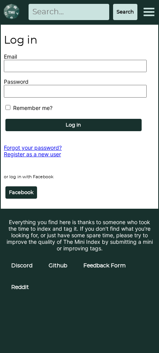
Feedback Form (104, 266)
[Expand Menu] (149, 12)
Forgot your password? (33, 147)
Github (58, 266)
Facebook (21, 192)
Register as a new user (32, 154)
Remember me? (32, 108)
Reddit (20, 287)
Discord (21, 266)
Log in (73, 125)
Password (16, 81)
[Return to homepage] (13, 12)
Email (10, 56)
